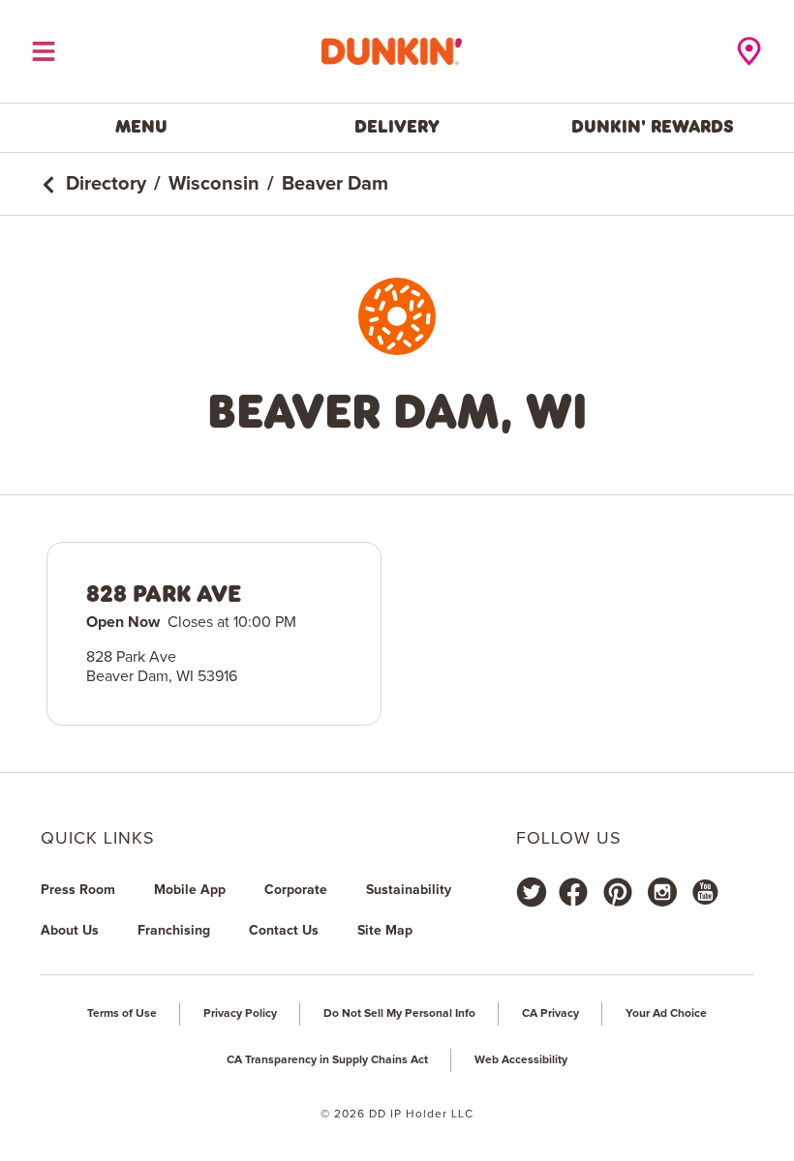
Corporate (295, 890)
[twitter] (531, 892)
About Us (70, 931)
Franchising (173, 931)
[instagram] (662, 892)
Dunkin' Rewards (652, 126)
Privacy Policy (240, 1014)
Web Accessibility (520, 1060)
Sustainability (408, 890)
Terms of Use (122, 1014)
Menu (141, 126)
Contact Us (284, 931)
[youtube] (704, 892)
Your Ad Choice (666, 1014)
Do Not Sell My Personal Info (399, 1014)
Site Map (384, 931)
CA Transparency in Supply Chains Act (327, 1060)
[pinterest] (618, 892)
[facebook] (573, 892)
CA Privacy (550, 1014)
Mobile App (190, 890)
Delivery (397, 126)
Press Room (78, 890)
